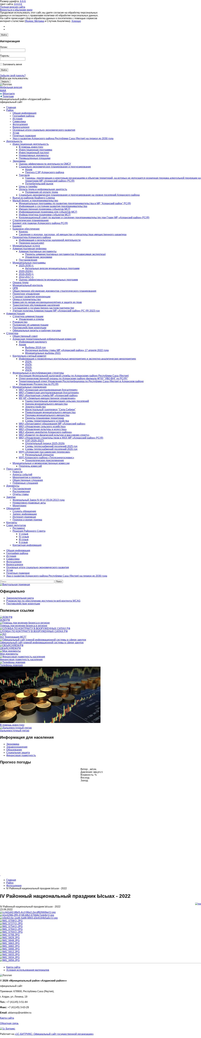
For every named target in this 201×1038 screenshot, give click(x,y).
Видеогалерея (21, 127)
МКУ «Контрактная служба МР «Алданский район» (48, 395)
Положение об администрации (30, 325)
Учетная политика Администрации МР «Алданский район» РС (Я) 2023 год (56, 310)
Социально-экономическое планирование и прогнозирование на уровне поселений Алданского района (79, 195)
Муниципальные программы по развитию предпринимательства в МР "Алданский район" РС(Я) (75, 203)
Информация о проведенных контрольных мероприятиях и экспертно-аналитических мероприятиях (77, 358)
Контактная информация (27, 545)
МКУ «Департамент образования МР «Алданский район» (52, 423)
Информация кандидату (33, 341)
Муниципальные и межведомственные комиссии (41, 463)
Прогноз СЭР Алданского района (44, 172)
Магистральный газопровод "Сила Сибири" (50, 409)
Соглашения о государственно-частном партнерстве (43, 308)
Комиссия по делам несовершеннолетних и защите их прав (47, 302)
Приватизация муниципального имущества (50, 412)
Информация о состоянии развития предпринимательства (53, 206)
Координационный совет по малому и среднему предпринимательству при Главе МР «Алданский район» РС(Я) (84, 217)
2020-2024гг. (26, 271)
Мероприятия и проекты (27, 477)
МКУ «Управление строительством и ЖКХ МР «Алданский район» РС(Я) (61, 437)
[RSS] (198, 903)
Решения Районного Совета (29, 531)
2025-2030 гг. (26, 265)
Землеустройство (35, 406)
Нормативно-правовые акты (29, 502)
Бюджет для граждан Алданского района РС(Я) (40, 223)
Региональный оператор (39, 454)
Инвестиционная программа (35, 149)
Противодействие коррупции (29, 327)
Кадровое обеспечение (26, 228)
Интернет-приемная (24, 517)
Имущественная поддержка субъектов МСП (44, 209)
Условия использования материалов (27, 970)
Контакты (11, 522)
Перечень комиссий (30, 466)
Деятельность (14, 141)
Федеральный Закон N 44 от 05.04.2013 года (39, 500)
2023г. (28, 370)
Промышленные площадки (34, 158)
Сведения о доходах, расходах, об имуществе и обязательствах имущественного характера (72, 234)
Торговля (24, 175)
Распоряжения (21, 491)
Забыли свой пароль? (13, 75)
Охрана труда (20, 282)
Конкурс (23, 231)
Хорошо (76, 21)
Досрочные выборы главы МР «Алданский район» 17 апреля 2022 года (67, 350)
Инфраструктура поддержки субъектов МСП (45, 214)
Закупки (11, 497)
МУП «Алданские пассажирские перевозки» (44, 452)
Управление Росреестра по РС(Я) (38, 384)
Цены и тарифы (28, 186)
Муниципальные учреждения (29, 387)
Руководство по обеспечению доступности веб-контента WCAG (43, 600)
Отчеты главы (21, 494)
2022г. (28, 367)
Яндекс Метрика (34, 21)
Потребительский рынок (39, 183)
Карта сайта (13, 967)
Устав (16, 132)
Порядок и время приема (27, 519)
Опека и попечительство (27, 299)
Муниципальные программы (29, 262)
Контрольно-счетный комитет (29, 356)
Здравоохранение (16, 747)
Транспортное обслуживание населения (36, 305)
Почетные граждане (24, 135)
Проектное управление (26, 293)
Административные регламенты (38, 251)
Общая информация (24, 113)
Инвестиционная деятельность (31, 144)
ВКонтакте (9, 93)
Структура (12, 333)
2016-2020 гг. (26, 274)
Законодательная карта (20, 598)
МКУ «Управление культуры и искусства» (43, 429)
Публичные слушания (25, 483)
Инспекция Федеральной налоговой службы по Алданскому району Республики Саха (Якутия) (74, 375)
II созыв (23, 542)
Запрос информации (25, 514)
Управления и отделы (31, 319)
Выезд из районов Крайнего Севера (34, 197)
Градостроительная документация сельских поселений (57, 401)
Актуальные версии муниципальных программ (52, 268)
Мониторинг (20, 505)
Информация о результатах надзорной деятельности (50, 240)
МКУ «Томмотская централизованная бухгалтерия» (49, 392)
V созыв (23, 533)
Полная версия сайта (12, 7)
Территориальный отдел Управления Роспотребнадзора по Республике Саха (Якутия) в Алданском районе (81, 381)
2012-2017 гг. (26, 277)
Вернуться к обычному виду (16, 9)
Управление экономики (38, 257)
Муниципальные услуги (26, 245)
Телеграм (8, 96)
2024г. (28, 361)
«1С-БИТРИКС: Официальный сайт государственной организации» (54, 1034)
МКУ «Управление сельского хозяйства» (42, 426)
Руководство (20, 322)
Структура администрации (28, 316)
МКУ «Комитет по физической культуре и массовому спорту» (54, 435)
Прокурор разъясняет (31, 243)
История (17, 118)
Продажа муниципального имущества (47, 415)
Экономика (19, 161)
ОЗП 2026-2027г (34, 440)
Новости (17, 471)
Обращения (13, 508)
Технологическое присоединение (44, 460)
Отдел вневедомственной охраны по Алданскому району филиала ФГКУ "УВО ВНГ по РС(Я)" (73, 378)
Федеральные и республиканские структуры (38, 373)
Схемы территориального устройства (47, 421)
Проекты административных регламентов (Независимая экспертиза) (65, 254)
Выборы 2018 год (35, 347)
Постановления (28, 260)
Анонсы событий (22, 474)
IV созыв (24, 536)
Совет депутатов (16, 525)
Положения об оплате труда (41, 192)
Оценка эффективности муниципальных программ (48, 279)
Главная (11, 107)
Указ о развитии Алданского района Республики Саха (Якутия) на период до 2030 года (63, 138)
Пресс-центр (13, 469)
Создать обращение (24, 511)
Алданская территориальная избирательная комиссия (44, 339)
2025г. (28, 364)
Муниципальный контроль (28, 285)
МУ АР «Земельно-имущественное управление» (47, 398)
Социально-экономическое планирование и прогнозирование (55, 166)
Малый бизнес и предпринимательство (35, 200)
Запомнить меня (12, 64)
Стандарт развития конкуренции (31, 296)
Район (10, 110)
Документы (12, 485)
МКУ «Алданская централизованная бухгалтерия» (48, 389)
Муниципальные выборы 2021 (43, 353)
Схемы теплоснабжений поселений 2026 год (51, 449)
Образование (14, 749)
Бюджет (17, 226)
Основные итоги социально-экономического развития (44, 130)
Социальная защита (18, 752)
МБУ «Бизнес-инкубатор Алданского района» (45, 432)
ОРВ (15, 288)
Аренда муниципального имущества (46, 404)
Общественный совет (25, 336)
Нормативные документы (34, 155)
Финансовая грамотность (21, 755)
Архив (28, 169)
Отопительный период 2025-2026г (45, 443)
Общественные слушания (28, 480)
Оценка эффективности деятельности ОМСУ (45, 164)
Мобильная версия (11, 87)
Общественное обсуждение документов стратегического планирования (54, 291)
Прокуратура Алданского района (32, 237)
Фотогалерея (20, 124)
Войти (4, 35)
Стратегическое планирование (31, 220)
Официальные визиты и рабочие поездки (37, 330)
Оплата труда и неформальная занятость (43, 189)
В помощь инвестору (31, 147)
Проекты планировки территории (44, 418)
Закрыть (5, 81)
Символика (19, 121)
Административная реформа (29, 248)
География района (23, 116)
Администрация (15, 313)
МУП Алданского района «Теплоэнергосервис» (46, 457)
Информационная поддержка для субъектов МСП (48, 212)
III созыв (23, 539)
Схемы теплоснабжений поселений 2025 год (51, 446)
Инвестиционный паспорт (34, 152)
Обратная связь (9, 1023)
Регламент (19, 528)
